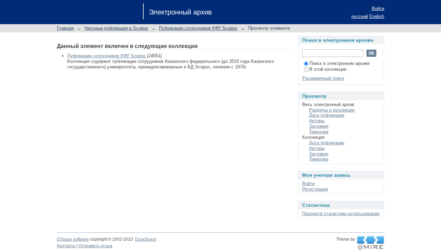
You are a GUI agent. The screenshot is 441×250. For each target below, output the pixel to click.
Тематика (318, 131)
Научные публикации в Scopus (116, 28)
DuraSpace (145, 239)
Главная (65, 28)
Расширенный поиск (323, 78)
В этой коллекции (327, 69)
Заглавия (318, 126)
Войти (378, 8)
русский (359, 16)
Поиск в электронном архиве (339, 63)
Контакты (66, 245)
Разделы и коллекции (332, 110)
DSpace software (73, 239)
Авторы (317, 120)
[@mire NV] (370, 243)
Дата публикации (326, 115)
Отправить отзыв (95, 245)
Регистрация (315, 189)
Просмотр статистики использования (340, 213)
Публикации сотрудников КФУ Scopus (198, 28)
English (376, 16)
